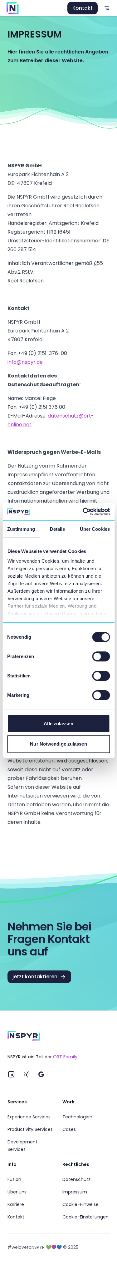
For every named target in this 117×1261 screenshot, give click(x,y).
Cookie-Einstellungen (85, 1217)
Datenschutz (76, 1179)
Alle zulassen (58, 723)
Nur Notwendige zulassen (58, 744)
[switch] (101, 656)
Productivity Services (30, 1129)
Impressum (74, 1192)
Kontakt (82, 8)
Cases (69, 1129)
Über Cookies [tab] (95, 529)
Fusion (14, 1179)
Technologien (77, 1117)
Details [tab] (57, 529)
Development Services (22, 1145)
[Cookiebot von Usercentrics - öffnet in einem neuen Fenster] (83, 512)
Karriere (15, 1204)
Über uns (17, 1192)
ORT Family (65, 1057)
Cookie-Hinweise (80, 1204)
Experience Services (29, 1117)
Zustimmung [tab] (21, 529)
